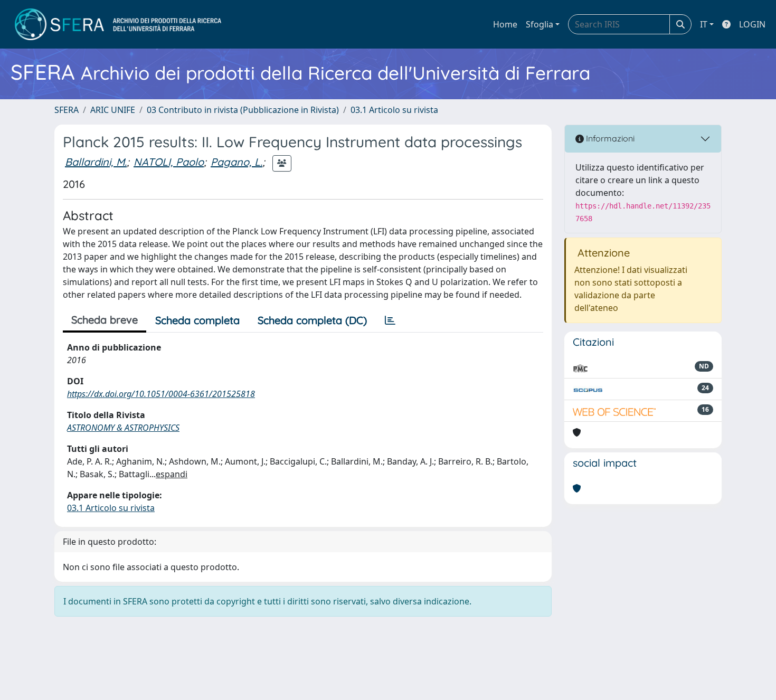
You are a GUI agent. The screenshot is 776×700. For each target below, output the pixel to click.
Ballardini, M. (96, 161)
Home (505, 24)
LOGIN (752, 24)
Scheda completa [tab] (197, 320)
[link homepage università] (118, 24)
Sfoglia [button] (539, 24)
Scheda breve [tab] (104, 319)
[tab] (390, 320)
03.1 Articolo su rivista (394, 110)
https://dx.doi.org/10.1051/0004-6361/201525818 (161, 394)
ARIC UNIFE (112, 110)
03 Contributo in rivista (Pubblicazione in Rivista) (243, 110)
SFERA (66, 110)
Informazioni (609, 138)
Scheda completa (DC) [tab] (312, 320)
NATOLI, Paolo (169, 161)
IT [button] (703, 24)
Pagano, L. (236, 161)
